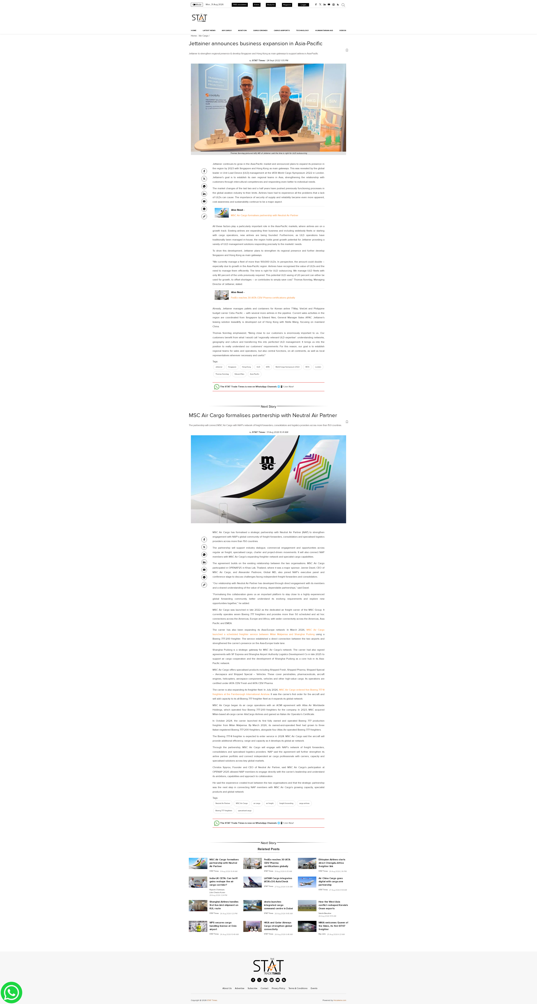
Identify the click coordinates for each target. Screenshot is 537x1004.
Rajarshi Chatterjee (216, 890)
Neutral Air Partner (222, 803)
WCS (307, 367)
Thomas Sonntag (222, 374)
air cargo (257, 803)
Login (303, 4)
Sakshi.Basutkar (325, 913)
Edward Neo (239, 374)
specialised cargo (244, 810)
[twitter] (320, 4)
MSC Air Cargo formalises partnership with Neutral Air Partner (264, 215)
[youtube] (328, 4)
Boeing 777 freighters (223, 810)
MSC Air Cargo (242, 803)
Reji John (322, 934)
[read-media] (222, 215)
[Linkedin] (204, 194)
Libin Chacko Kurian (217, 893)
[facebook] (315, 4)
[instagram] (333, 4)
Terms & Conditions (297, 988)
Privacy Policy (278, 988)
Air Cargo (203, 35)
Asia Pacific (254, 374)
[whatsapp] (204, 186)
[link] (204, 216)
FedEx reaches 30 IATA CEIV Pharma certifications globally (263, 297)
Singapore (232, 367)
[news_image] (198, 863)
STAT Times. (212, 1000)
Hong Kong (246, 367)
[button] (268, 50)
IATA (268, 367)
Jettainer (218, 367)
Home (193, 30)
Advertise (239, 988)
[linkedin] (324, 4)
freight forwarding (286, 803)
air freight (270, 803)
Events (256, 4)
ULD (258, 367)
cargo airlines (304, 803)
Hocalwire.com (340, 1000)
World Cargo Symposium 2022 (287, 367)
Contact (264, 988)
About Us (227, 988)
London (318, 367)
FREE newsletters (240, 4)
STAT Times (214, 871)
